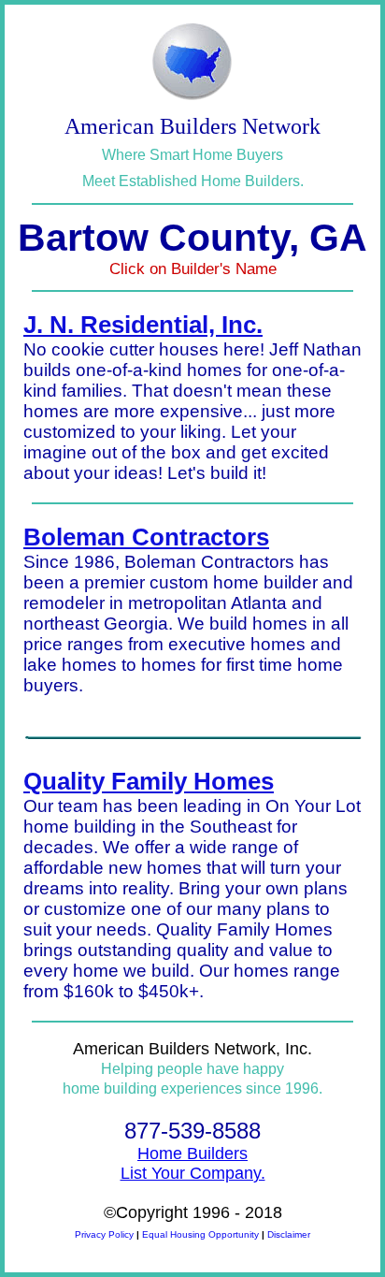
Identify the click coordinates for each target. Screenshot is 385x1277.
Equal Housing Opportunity (200, 1234)
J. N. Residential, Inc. (143, 325)
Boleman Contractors (146, 537)
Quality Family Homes (148, 781)
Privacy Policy (104, 1234)
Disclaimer (288, 1234)
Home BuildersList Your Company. (193, 1163)
